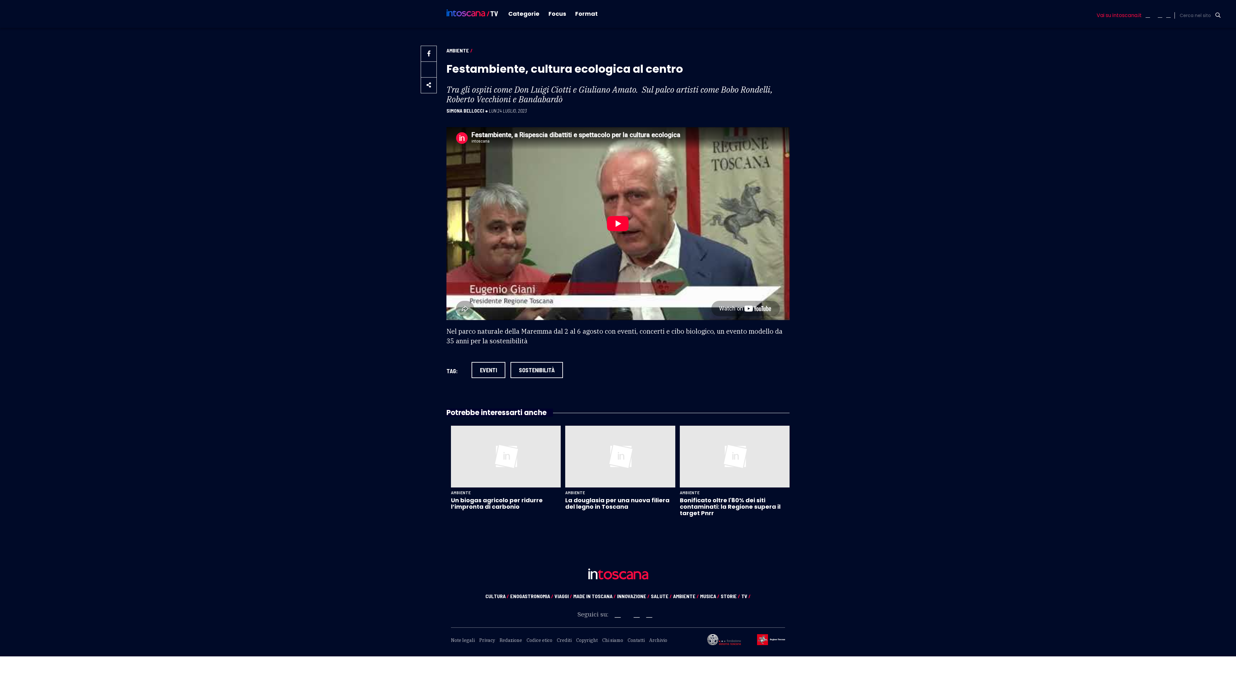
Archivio (658, 640)
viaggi (563, 596)
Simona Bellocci (465, 111)
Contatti (636, 640)
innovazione (633, 596)
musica (709, 596)
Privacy (487, 640)
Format (586, 14)
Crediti (564, 640)
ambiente (686, 596)
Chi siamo (612, 640)
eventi (488, 370)
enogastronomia (531, 596)
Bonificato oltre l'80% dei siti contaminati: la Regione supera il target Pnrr (730, 506)
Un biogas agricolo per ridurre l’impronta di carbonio (497, 503)
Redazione (511, 640)
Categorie (523, 14)
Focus (557, 14)
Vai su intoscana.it (1119, 15)
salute (661, 596)
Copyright (587, 640)
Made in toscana (594, 596)
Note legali (463, 640)
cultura (497, 596)
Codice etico (539, 640)
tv (746, 596)
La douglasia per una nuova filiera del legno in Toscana (617, 503)
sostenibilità (537, 370)
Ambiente (457, 50)
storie (730, 596)
